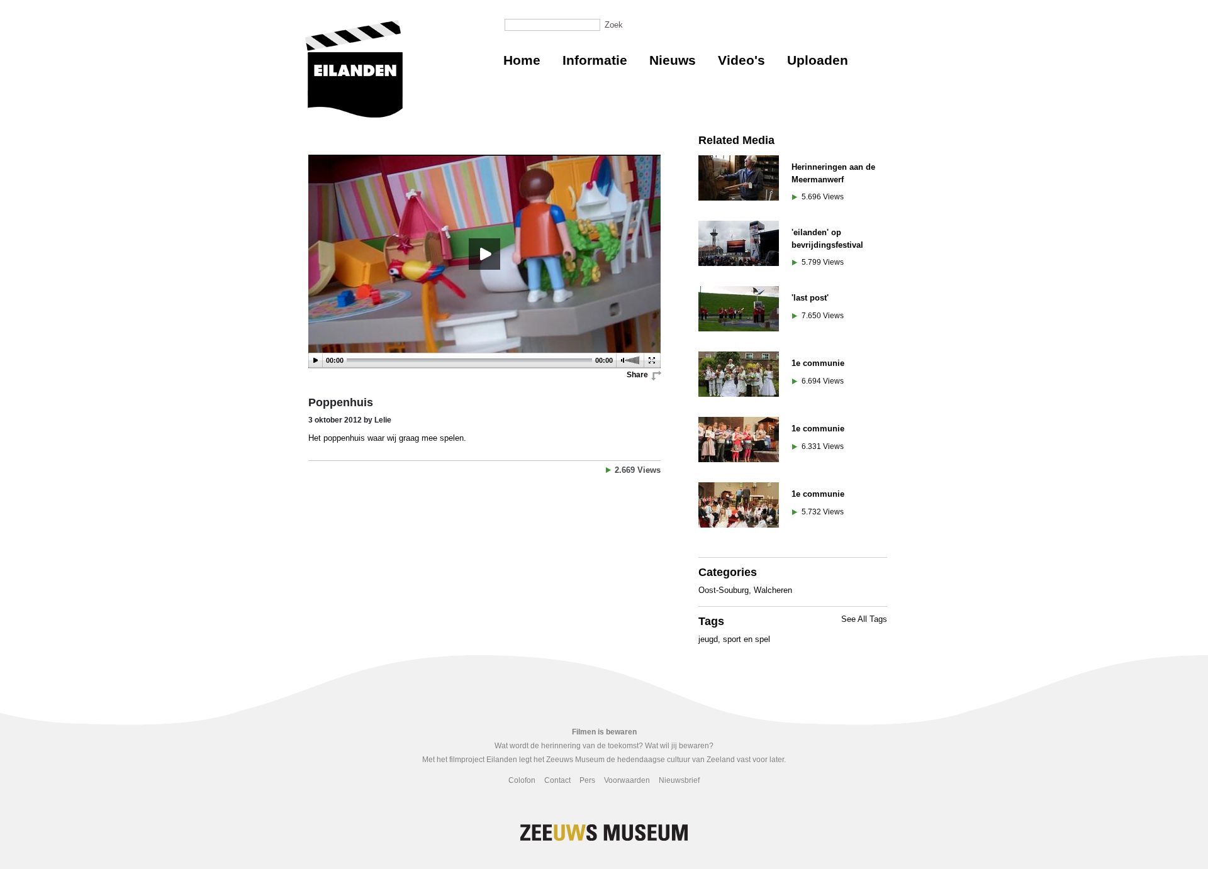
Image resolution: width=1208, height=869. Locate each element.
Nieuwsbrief (679, 780)
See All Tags (864, 619)
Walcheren (773, 590)
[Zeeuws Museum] (354, 69)
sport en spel (746, 639)
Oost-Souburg (723, 590)
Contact (557, 780)
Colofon (521, 780)
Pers (587, 780)
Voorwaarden (627, 780)
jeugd (708, 639)
